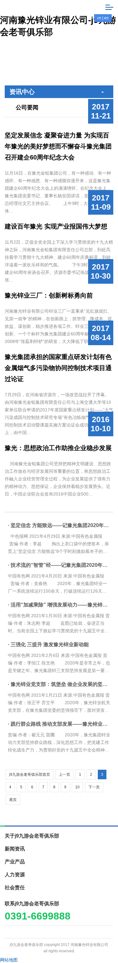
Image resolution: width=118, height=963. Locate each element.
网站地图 (9, 959)
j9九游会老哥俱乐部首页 (29, 774)
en (106, 18)
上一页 (64, 774)
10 (77, 787)
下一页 (94, 787)
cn (99, 18)
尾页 (13, 800)
